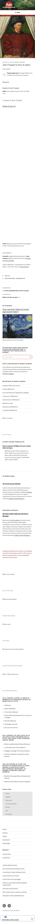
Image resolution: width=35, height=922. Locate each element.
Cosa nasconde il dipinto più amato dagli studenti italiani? (16, 310)
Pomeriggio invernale (11, 724)
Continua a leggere (8, 373)
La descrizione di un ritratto (11, 876)
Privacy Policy (7, 854)
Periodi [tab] (7, 807)
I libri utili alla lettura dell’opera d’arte (13, 869)
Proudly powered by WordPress (11, 910)
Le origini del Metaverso (10, 410)
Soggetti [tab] (8, 797)
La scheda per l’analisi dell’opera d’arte (14, 872)
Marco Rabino (20, 62)
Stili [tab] (6, 810)
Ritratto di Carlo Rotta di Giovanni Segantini (17, 781)
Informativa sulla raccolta (10, 920)
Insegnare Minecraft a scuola (11, 385)
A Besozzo (8, 705)
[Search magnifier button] (30, 357)
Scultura (5, 833)
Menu (18, 12)
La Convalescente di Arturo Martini (15, 747)
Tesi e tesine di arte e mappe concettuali (15, 892)
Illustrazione (6, 840)
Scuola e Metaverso (8, 389)
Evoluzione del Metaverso (10, 407)
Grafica (5, 836)
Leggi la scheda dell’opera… (16, 498)
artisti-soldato (15, 520)
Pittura (5, 829)
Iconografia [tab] (8, 814)
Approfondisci (24, 267)
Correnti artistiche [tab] (11, 804)
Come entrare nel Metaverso (11, 400)
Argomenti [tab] (8, 800)
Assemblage (6, 843)
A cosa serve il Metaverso (10, 396)
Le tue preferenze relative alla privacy (19, 917)
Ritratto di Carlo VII (9, 106)
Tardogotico (20, 278)
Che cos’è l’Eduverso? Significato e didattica (16, 392)
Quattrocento (10, 278)
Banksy (30, 492)
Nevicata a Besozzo (10, 721)
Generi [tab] (7, 793)
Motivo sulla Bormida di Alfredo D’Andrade (17, 744)
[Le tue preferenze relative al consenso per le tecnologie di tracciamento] (32, 919)
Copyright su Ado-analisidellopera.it (13, 895)
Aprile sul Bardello (10, 708)
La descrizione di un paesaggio (12, 879)
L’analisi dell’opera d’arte (10, 865)
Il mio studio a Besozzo (11, 712)
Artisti (7, 276)
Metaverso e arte (8, 403)
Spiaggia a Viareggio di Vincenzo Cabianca (17, 751)
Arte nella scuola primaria (10, 888)
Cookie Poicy (6, 858)
